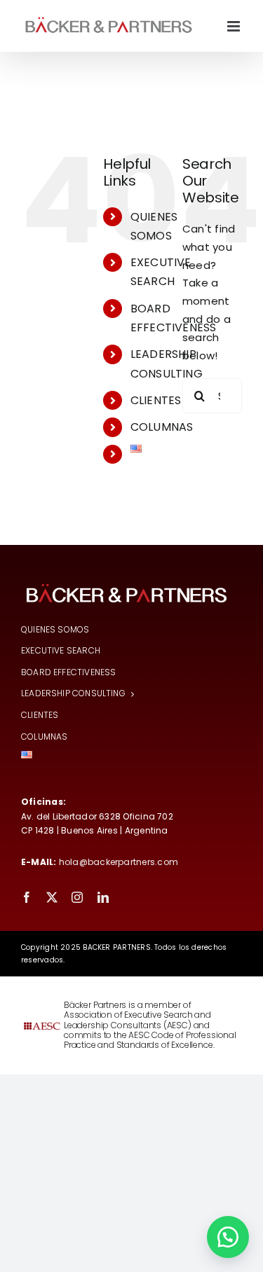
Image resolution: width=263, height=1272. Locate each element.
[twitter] (52, 897)
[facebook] (26, 897)
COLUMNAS (162, 427)
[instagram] (77, 897)
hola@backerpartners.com (118, 862)
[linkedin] (103, 897)
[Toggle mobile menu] (234, 26)
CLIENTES (156, 400)
